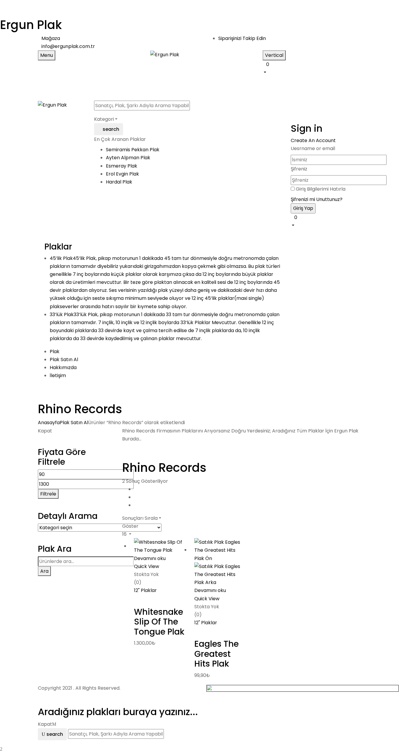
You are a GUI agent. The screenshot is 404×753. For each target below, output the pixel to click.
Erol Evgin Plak (122, 173)
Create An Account (313, 140)
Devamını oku (150, 558)
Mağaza (50, 38)
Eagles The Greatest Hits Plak (216, 654)
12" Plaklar (145, 590)
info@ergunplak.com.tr (68, 46)
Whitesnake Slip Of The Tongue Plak (159, 622)
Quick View (147, 566)
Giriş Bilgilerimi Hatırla (320, 189)
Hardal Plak (119, 181)
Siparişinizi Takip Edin (242, 38)
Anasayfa (49, 422)
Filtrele (48, 493)
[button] (314, 68)
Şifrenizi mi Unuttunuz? (316, 199)
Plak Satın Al (74, 422)
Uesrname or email (313, 148)
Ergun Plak (31, 25)
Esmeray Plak (121, 165)
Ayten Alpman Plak (128, 157)
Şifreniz (299, 168)
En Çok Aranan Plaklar (120, 139)
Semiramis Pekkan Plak (132, 149)
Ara (44, 571)
